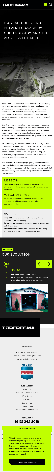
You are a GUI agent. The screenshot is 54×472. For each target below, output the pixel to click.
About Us (27, 389)
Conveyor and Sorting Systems (27, 356)
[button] (27, 429)
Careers (27, 400)
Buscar (50, 4)
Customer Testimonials (27, 393)
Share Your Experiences (27, 410)
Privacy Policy (27, 406)
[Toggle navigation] (45, 4)
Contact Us (27, 403)
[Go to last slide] (40, 264)
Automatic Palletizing (27, 359)
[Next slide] (48, 264)
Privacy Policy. (25, 454)
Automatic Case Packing (27, 352)
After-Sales (27, 396)
